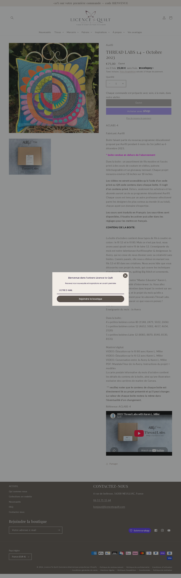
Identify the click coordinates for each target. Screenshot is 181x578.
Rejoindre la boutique (90, 299)
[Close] (125, 275)
